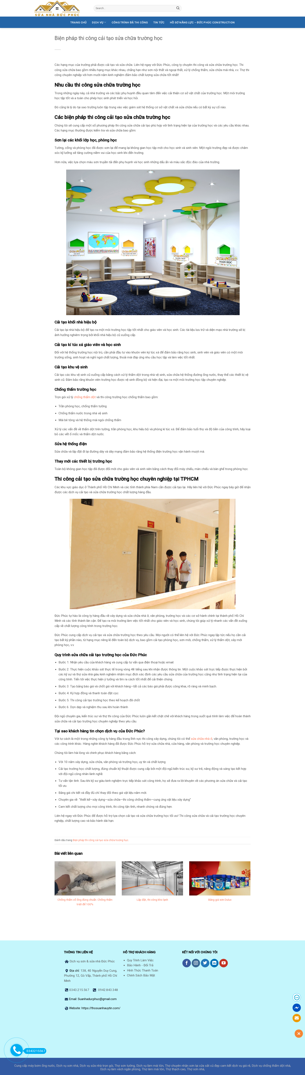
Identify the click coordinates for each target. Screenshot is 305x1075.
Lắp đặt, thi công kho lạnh (152, 899)
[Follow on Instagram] (196, 963)
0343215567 (36, 1051)
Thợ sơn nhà (195, 1069)
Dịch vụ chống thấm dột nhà (271, 1066)
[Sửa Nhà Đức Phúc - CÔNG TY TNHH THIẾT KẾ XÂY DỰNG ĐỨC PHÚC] (60, 8)
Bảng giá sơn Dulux (220, 899)
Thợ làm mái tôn (153, 1069)
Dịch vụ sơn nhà (67, 1066)
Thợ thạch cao (175, 1069)
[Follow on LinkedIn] (214, 963)
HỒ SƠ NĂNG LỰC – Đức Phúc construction (202, 22)
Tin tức (159, 22)
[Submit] (178, 8)
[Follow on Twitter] (205, 963)
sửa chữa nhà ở (201, 739)
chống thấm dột (85, 397)
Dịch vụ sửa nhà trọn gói (96, 1066)
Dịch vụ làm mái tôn (149, 1066)
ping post (244, 925)
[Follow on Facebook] (186, 963)
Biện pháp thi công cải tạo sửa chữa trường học (100, 840)
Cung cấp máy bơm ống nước (34, 1066)
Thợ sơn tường (125, 1066)
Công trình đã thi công (130, 22)
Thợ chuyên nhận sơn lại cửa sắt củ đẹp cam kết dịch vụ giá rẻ (207, 1066)
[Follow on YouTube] (223, 963)
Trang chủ (78, 22)
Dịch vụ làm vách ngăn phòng (120, 1069)
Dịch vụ (97, 22)
